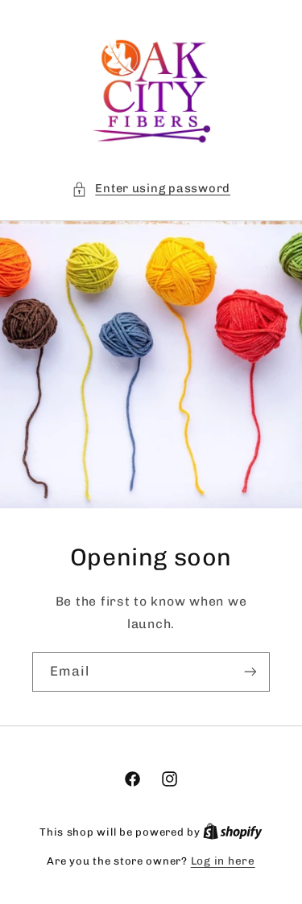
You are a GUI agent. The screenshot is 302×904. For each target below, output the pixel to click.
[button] (151, 189)
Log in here (223, 860)
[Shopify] (233, 831)
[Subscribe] (250, 672)
